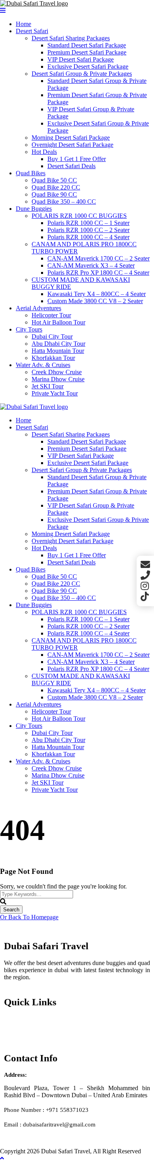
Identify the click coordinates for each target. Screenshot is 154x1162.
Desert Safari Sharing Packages (71, 38)
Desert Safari (32, 31)
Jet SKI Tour (48, 386)
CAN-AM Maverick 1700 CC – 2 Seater (98, 258)
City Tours (29, 329)
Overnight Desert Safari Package (72, 144)
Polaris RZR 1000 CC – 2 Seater (88, 230)
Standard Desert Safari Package (86, 45)
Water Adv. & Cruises (43, 365)
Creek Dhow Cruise (57, 372)
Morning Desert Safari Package (71, 137)
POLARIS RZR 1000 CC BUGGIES (79, 215)
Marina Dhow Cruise (58, 379)
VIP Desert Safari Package (80, 59)
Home (23, 24)
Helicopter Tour (51, 315)
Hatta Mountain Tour (58, 350)
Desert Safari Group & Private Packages (82, 73)
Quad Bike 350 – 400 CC (64, 201)
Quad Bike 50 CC (54, 180)
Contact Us (19, 1026)
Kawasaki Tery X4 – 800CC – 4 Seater (96, 293)
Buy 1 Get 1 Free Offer (76, 159)
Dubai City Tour (52, 336)
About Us (17, 1033)
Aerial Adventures (38, 308)
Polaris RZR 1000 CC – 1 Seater (88, 222)
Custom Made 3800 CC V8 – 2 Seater (95, 301)
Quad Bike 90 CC (54, 194)
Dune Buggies (34, 208)
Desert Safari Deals (71, 166)
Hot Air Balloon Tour (58, 322)
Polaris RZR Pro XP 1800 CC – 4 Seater (98, 272)
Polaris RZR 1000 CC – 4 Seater (88, 237)
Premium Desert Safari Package (86, 52)
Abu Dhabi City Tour (58, 343)
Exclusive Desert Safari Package (87, 66)
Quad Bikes (30, 173)
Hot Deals (44, 151)
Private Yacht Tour (55, 393)
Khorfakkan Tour (53, 357)
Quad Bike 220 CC (56, 187)
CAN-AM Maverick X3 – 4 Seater (91, 265)
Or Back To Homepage (29, 917)
